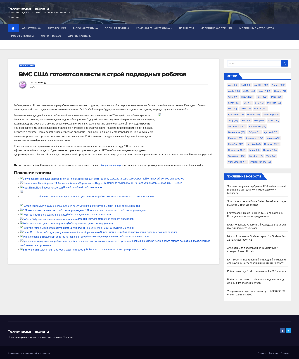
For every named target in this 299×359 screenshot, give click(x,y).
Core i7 (265, 91)
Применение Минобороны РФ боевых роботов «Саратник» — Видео (142, 183)
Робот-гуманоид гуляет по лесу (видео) (90, 223)
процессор (236, 150)
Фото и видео (51, 36)
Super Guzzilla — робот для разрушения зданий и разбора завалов (139, 232)
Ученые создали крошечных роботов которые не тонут (117, 236)
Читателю (273, 353)
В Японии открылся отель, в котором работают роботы (118, 249)
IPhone (276, 97)
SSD (246, 120)
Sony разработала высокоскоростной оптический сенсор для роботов (143, 178)
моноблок (235, 144)
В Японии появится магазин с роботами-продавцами (116, 210)
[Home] (13, 28)
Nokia (245, 108)
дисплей (271, 132)
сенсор (270, 150)
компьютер (254, 138)
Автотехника (57, 28)
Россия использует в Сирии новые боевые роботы (110, 206)
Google (280, 91)
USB (259, 120)
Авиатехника (31, 28)
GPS (232, 97)
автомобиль (257, 126)
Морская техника (85, 28)
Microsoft (274, 102)
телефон (256, 156)
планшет (271, 144)
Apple (234, 91)
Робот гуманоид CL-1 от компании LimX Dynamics (256, 271)
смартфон (236, 156)
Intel (262, 97)
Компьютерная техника (153, 28)
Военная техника (117, 28)
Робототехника (22, 36)
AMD (246, 85)
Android (278, 85)
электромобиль (260, 162)
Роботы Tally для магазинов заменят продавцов (106, 219)
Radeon (253, 114)
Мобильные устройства (256, 28)
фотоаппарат (237, 162)
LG (248, 102)
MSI (232, 108)
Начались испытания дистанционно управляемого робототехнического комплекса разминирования (96, 196)
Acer (232, 85)
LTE (259, 102)
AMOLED (261, 85)
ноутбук (254, 144)
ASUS (249, 91)
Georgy (42, 82)
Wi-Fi (273, 120)
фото (271, 156)
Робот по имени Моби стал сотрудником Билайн (106, 227)
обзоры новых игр (110, 165)
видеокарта (236, 132)
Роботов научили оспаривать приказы (89, 214)
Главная (262, 353)
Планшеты (186, 28)
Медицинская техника (217, 28)
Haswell (247, 97)
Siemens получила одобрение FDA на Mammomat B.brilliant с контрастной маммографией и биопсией (256, 189)
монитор (273, 138)
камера (235, 138)
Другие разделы (80, 36)
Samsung (271, 114)
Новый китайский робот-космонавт (83, 187)
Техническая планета (28, 8)
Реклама (285, 353)
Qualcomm (236, 114)
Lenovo (234, 102)
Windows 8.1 (237, 126)
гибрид (255, 132)
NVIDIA (260, 108)
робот (33, 87)
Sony (233, 120)
